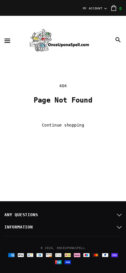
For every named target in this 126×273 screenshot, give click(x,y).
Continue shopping (63, 125)
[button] (118, 39)
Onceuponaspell (71, 248)
